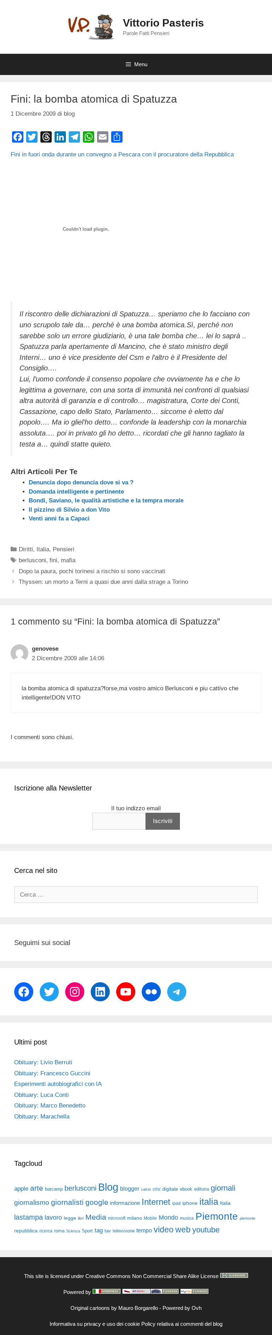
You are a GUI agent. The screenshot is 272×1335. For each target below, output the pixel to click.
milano (134, 1218)
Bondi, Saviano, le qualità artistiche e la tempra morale (106, 500)
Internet (156, 1202)
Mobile (150, 1218)
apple (21, 1188)
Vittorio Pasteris (163, 23)
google (96, 1202)
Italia (42, 549)
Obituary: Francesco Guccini (52, 1073)
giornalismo (31, 1202)
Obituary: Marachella (41, 1116)
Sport (87, 1230)
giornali (223, 1188)
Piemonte (217, 1216)
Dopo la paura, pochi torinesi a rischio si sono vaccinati (92, 571)
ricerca (45, 1230)
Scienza (73, 1231)
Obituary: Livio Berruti (43, 1062)
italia (208, 1201)
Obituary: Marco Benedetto (49, 1105)
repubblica (26, 1230)
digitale (170, 1189)
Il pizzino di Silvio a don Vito (69, 509)
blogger (129, 1188)
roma (59, 1230)
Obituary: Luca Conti (41, 1095)
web (183, 1229)
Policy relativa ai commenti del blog (181, 1324)
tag (99, 1230)
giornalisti (67, 1202)
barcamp (54, 1189)
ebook (186, 1189)
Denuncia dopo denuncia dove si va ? (81, 482)
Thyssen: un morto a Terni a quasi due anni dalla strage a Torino (103, 582)
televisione (124, 1230)
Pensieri (63, 549)
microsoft (116, 1218)
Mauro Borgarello (138, 1308)
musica (187, 1218)
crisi (156, 1189)
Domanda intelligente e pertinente (76, 491)
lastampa (28, 1217)
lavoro (53, 1217)
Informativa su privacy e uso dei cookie (95, 1324)
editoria (201, 1189)
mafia (68, 560)
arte (36, 1188)
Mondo (168, 1217)
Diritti (26, 549)
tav (107, 1230)
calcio (146, 1189)
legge (70, 1218)
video (164, 1229)
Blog (108, 1187)
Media (95, 1217)
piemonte (247, 1218)
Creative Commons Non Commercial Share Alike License (152, 1276)
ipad (176, 1203)
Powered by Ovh (182, 1308)
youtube (206, 1229)
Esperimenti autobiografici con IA (58, 1084)
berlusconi (32, 560)
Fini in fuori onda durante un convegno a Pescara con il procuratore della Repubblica (122, 154)
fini (53, 560)
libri (81, 1218)
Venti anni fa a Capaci (59, 518)
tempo (144, 1230)
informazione (125, 1203)
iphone (190, 1203)
